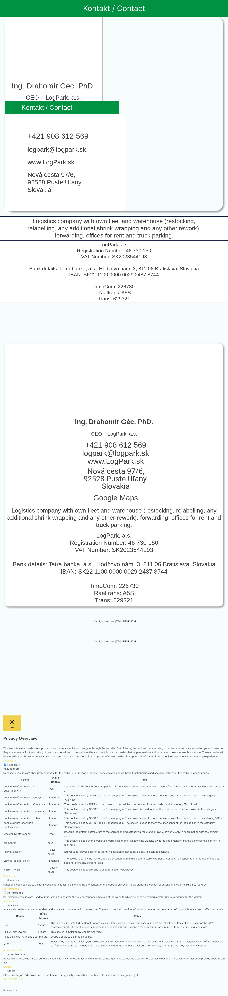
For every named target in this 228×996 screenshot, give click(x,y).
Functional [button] (9, 876)
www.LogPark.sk (51, 162)
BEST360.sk (130, 621)
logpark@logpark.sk (57, 149)
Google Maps (115, 498)
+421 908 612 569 (58, 136)
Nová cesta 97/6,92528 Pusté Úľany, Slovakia (55, 182)
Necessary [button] (9, 760)
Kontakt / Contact (114, 8)
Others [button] (7, 966)
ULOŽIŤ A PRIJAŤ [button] (13, 979)
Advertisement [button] (12, 950)
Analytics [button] (8, 901)
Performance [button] (11, 888)
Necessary (13, 764)
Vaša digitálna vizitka (103, 621)
